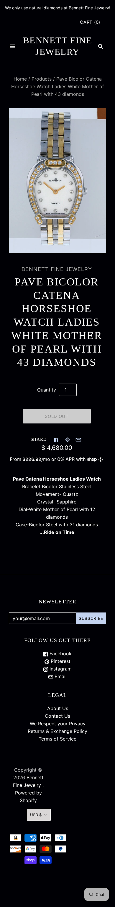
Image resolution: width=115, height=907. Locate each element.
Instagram (60, 669)
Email (60, 676)
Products (42, 79)
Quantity (46, 390)
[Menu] (12, 46)
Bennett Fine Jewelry (57, 269)
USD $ (36, 814)
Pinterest (59, 661)
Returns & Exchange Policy (57, 731)
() (90, 22)
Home (20, 79)
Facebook (60, 653)
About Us (57, 708)
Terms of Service (57, 739)
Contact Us (57, 716)
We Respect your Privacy (58, 723)
